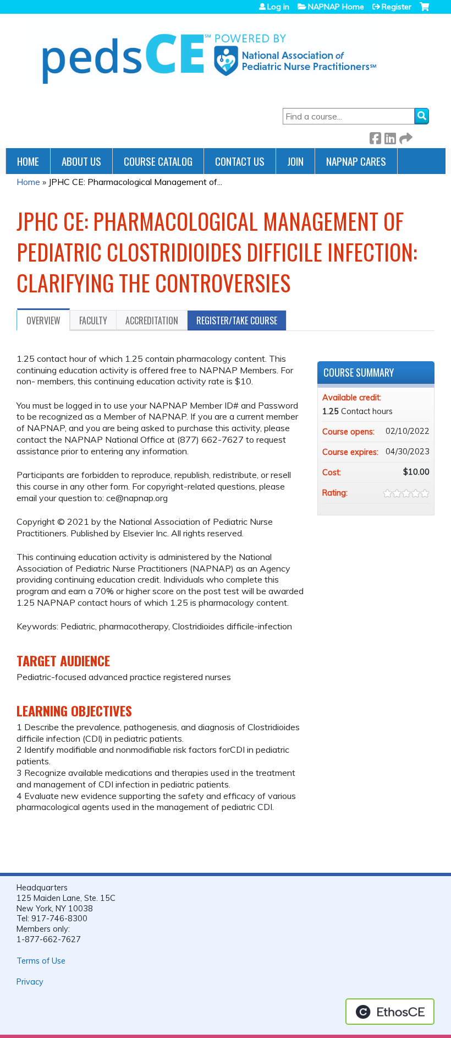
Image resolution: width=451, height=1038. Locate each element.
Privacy (29, 982)
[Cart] (424, 11)
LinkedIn (389, 136)
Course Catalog (158, 161)
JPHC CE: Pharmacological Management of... (135, 181)
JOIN (295, 161)
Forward (404, 136)
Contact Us (240, 161)
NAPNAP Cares (356, 161)
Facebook (375, 136)
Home (28, 161)
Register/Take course (236, 320)
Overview (43, 320)
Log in (278, 6)
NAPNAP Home (336, 6)
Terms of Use (40, 961)
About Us (81, 161)
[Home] (201, 55)
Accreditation (151, 320)
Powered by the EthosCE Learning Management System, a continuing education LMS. (390, 1011)
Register (396, 6)
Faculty (93, 320)
